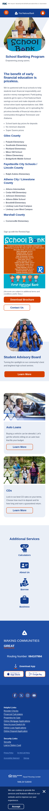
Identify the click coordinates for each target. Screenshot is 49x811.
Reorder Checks (11, 711)
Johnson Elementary (16, 196)
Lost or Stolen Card (12, 745)
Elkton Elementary (15, 155)
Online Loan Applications (15, 728)
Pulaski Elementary (15, 142)
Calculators (24, 555)
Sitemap (26, 758)
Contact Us (16, 307)
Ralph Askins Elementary (18, 174)
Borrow (25, 589)
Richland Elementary (16, 149)
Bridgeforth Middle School (18, 159)
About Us (24, 572)
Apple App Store (13, 675)
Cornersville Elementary (17, 221)
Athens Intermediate (15, 189)
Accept (16, 806)
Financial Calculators (13, 714)
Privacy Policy (8, 753)
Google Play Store (36, 675)
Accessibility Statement (11, 758)
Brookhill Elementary (16, 203)
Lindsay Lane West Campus (19, 209)
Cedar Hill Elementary (16, 192)
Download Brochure (22, 299)
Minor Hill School (14, 152)
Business (24, 607)
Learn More (24, 374)
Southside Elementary (16, 145)
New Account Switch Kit (14, 724)
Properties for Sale (12, 718)
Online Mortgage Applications (17, 721)
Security (7, 742)
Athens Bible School (15, 199)
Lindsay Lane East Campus (19, 206)
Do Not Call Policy (23, 753)
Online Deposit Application (16, 731)
